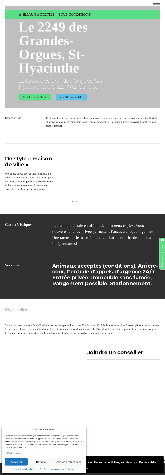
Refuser (41, 461)
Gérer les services (13, 453)
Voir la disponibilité (35, 97)
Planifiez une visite (71, 97)
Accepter (16, 461)
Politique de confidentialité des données (27, 469)
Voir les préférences (68, 461)
